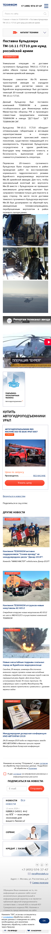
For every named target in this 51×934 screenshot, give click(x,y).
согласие (44, 763)
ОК (44, 920)
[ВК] (37, 865)
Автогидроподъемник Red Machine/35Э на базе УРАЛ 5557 (21, 430)
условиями (8, 917)
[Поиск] (45, 14)
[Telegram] (46, 865)
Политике (32, 768)
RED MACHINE (39, 476)
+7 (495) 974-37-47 (31, 6)
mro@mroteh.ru (40, 873)
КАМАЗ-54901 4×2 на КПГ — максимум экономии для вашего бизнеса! (17, 816)
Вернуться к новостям (14, 496)
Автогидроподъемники (14, 401)
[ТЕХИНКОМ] (10, 5)
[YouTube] (42, 865)
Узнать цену (25, 482)
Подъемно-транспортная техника (12, 395)
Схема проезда (40, 882)
